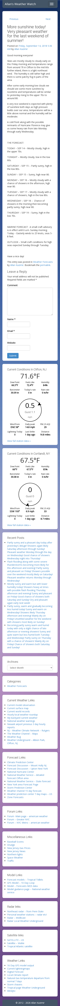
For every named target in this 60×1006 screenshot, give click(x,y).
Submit (12, 355)
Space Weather (15, 857)
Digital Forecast (15, 971)
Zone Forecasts (15, 797)
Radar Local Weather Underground (25, 920)
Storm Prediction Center (19, 787)
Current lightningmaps (18, 968)
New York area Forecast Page (22, 784)
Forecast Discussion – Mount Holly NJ (26, 765)
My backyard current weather (22, 717)
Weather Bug (14, 736)
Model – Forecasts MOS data (22, 885)
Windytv (11, 990)
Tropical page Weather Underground (26, 987)
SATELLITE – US (15, 940)
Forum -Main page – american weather (27, 816)
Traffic (10, 860)
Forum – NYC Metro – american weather (28, 822)
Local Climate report (17, 974)
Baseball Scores (15, 841)
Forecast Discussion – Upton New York (27, 768)
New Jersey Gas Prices (18, 848)
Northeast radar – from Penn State (25, 911)
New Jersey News (16, 851)
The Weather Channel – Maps (22, 733)
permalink (45, 265)
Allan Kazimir (21, 49)
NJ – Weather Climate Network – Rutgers (28, 730)
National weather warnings (21, 720)
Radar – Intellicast (16, 917)
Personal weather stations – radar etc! (27, 914)
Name (11, 319)
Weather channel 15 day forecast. (24, 790)
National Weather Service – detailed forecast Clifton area (25, 776)
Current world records (18, 711)
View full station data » (19, 440)
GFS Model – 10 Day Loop (21, 882)
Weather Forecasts (43, 261)
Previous (13, 18)
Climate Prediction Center (20, 762)
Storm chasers (14, 984)
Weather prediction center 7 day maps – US (29, 794)
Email (11, 330)
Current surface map (17, 708)
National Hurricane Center (20, 771)
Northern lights (15, 854)
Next (48, 18)
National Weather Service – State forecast (29, 781)
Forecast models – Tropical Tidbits (25, 879)
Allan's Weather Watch (20, 4)
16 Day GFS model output (20, 965)
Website (11, 342)
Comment (12, 285)
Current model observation (21, 705)
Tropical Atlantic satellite (19, 946)
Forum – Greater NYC (18, 819)
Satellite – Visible (15, 943)
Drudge (11, 844)
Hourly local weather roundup (22, 714)
